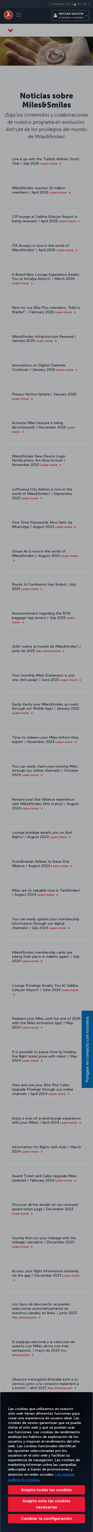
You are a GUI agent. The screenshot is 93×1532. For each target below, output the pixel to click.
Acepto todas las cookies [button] (46, 1489)
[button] (46, 1518)
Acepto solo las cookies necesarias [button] (46, 1504)
